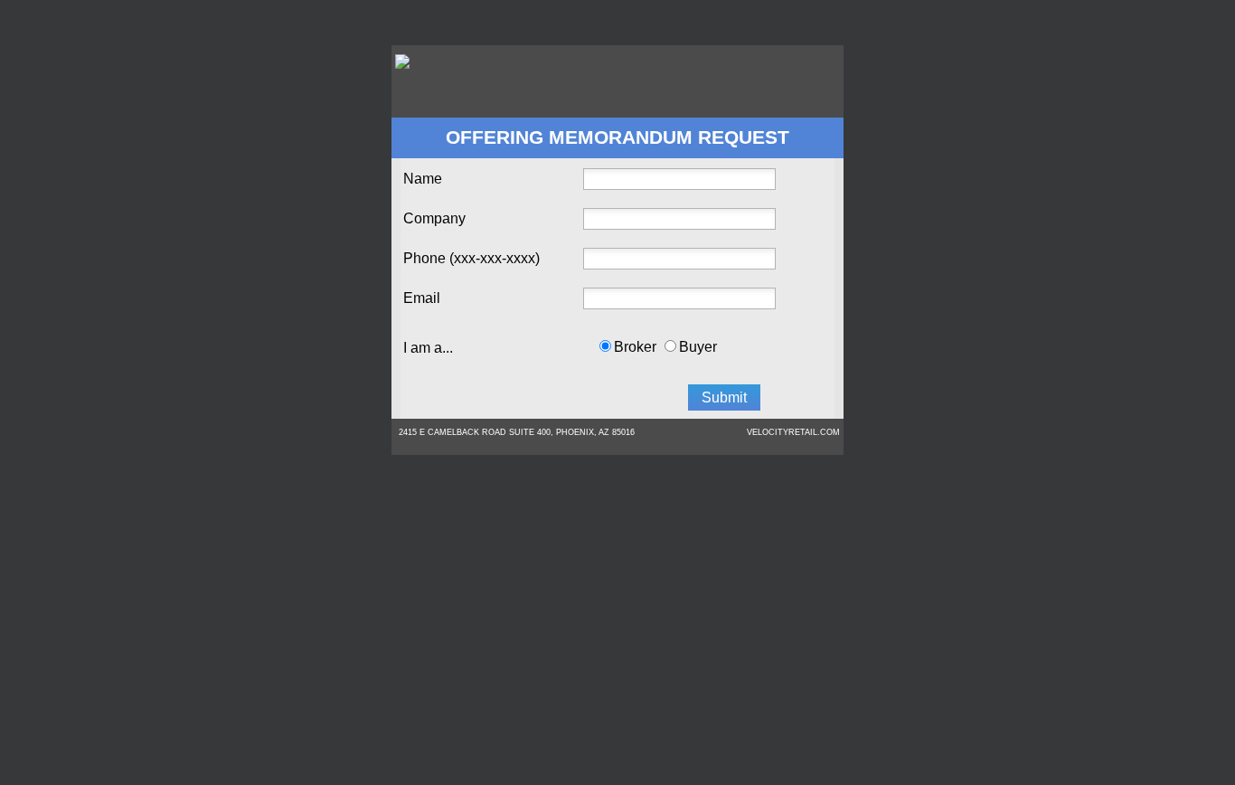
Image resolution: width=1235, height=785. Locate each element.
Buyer (698, 347)
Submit (724, 397)
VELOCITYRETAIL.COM (793, 432)
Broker (635, 347)
